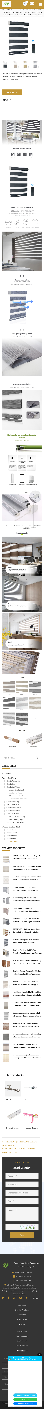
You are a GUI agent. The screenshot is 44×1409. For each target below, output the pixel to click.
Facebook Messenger (25, 1404)
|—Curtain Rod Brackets (12, 808)
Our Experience (22, 1336)
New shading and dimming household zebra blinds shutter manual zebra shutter (27, 868)
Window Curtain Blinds (11, 827)
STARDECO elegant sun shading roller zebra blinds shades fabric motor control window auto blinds (27, 857)
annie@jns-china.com (23, 1272)
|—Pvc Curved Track (14, 793)
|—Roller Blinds (10, 839)
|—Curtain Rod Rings (11, 802)
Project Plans (22, 1319)
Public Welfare (22, 1346)
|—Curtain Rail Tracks (12, 787)
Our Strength (22, 1341)
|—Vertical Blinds (10, 836)
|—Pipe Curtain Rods (11, 814)
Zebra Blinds (37, 9)
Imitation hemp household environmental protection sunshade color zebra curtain (26, 910)
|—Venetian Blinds (10, 833)
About (22, 1324)
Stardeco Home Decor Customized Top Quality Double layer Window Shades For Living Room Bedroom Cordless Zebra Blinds (27, 962)
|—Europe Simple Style (15, 822)
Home (22, 9)
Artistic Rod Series (9, 778)
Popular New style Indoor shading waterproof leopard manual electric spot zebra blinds (26, 1025)
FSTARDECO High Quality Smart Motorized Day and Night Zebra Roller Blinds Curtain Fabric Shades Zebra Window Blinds (27, 920)
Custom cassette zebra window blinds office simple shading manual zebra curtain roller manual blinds (26, 1015)
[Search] (37, 758)
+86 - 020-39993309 (23, 1281)
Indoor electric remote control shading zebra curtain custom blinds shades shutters (27, 1035)
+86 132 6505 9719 (23, 1277)
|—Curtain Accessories (12, 781)
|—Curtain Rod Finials (12, 811)
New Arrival (22, 1305)
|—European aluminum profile (17, 799)
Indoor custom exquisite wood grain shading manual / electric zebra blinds (27, 1056)
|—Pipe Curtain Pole (11, 805)
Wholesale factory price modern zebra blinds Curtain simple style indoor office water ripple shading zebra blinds (27, 878)
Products (29, 9)
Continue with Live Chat (25, 1395)
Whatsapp (25, 1399)
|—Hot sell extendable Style (16, 817)
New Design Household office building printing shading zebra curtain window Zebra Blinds (27, 994)
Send (22, 1235)
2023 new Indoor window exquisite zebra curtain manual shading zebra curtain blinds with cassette (26, 1046)
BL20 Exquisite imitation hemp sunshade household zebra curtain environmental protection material (25, 889)
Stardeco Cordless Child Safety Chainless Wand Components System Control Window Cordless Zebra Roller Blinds (27, 952)
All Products (6, 774)
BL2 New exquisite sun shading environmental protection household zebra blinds (26, 899)
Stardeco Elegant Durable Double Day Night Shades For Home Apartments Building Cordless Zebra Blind (27, 973)
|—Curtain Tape (9, 784)
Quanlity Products (22, 1310)
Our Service (22, 1331)
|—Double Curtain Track (15, 790)
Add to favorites (12, 92)
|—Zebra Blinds (12, 842)
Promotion (22, 1315)
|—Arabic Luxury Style (15, 819)
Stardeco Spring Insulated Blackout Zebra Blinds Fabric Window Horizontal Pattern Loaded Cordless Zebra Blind (26, 941)
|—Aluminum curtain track (16, 796)
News (36, 1298)
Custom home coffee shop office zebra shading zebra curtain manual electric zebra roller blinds (27, 1004)
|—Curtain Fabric (10, 830)
